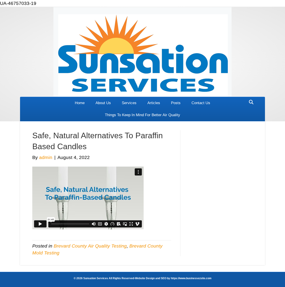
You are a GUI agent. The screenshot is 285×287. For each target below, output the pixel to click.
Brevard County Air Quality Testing (90, 245)
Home (80, 103)
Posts (176, 103)
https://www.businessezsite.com (191, 278)
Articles (153, 103)
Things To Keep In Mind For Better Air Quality (142, 115)
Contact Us (200, 103)
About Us (103, 103)
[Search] (250, 102)
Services (129, 103)
